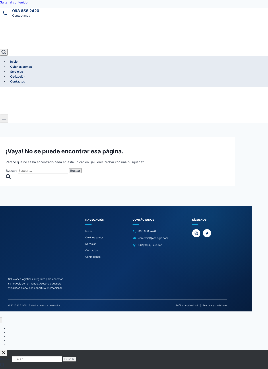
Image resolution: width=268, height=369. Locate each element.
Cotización (17, 76)
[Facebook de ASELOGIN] (207, 233)
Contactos (17, 81)
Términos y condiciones (215, 305)
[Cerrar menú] (1, 320)
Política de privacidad (187, 305)
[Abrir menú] (4, 119)
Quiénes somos (21, 66)
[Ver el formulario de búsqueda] (4, 52)
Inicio (14, 61)
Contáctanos (92, 256)
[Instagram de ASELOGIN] (196, 233)
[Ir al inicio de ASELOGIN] (35, 245)
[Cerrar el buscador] (3, 353)
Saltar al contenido (14, 2)
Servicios (16, 71)
